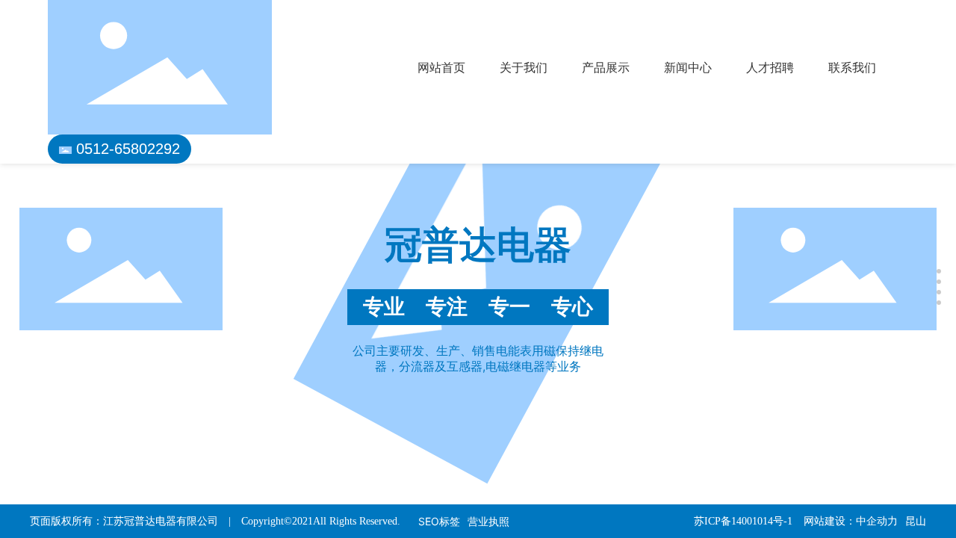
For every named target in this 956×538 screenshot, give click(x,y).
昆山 (915, 521)
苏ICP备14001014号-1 (743, 521)
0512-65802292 (128, 148)
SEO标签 (439, 521)
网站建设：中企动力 (851, 521)
